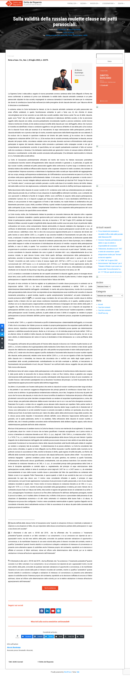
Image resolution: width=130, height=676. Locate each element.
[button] (50, 588)
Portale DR (71, 3)
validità (85, 35)
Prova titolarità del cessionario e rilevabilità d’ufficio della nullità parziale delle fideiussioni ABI (110, 234)
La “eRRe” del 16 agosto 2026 (108, 260)
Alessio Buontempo (75, 29)
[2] (29, 298)
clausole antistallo (51, 35)
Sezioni (83, 3)
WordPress (67, 672)
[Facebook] (41, 610)
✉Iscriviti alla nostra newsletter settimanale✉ (50, 622)
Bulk (78, 672)
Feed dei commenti (104, 310)
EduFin (120, 3)
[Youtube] (52, 610)
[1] (9, 523)
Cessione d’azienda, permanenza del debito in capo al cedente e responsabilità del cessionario (109, 243)
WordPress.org (103, 313)
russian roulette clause (75, 35)
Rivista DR (94, 3)
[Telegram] (58, 610)
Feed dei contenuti (104, 307)
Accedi (100, 304)
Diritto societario (68, 32)
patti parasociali (62, 35)
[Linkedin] (47, 610)
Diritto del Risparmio (33, 2)
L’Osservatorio (108, 3)
